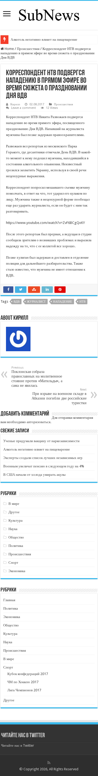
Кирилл (15, 104)
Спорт (13, 562)
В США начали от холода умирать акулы (34, 475)
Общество (16, 537)
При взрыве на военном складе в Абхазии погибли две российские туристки (59, 396)
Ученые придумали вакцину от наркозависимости (41, 441)
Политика (15, 546)
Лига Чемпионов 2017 (24, 690)
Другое (14, 512)
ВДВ (17, 301)
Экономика (16, 571)
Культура (15, 520)
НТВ (82, 301)
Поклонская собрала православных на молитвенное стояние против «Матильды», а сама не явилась (36, 377)
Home (9, 49)
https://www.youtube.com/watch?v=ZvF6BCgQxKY (45, 223)
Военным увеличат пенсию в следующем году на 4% (43, 466)
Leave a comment (23, 108)
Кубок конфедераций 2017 (27, 674)
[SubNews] (49, 14)
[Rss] (49, 762)
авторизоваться (38, 422)
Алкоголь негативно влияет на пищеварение (44, 39)
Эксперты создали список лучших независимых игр (42, 458)
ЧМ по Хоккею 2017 (22, 682)
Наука (12, 529)
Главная (9, 600)
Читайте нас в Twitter (23, 736)
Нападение (62, 301)
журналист (36, 301)
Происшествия (28, 49)
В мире (13, 504)
